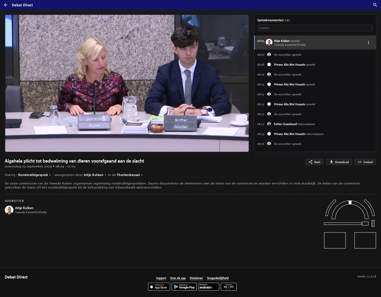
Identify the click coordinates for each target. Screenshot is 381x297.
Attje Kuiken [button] (93, 175)
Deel (317, 162)
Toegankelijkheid (218, 278)
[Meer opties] (368, 42)
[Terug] (6, 5)
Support (161, 278)
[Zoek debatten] (375, 5)
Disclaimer (196, 278)
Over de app (178, 278)
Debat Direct (22, 5)
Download (342, 162)
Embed (368, 162)
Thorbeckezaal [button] (128, 175)
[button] (315, 54)
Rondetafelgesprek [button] (33, 175)
